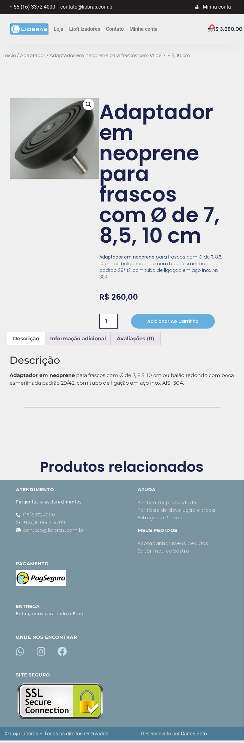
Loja (58, 29)
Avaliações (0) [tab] (135, 339)
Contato (115, 29)
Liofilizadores (84, 29)
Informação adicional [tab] (78, 339)
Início (9, 55)
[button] (88, 104)
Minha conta (143, 29)
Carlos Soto (194, 734)
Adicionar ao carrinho (173, 321)
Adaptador (32, 55)
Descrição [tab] (26, 339)
